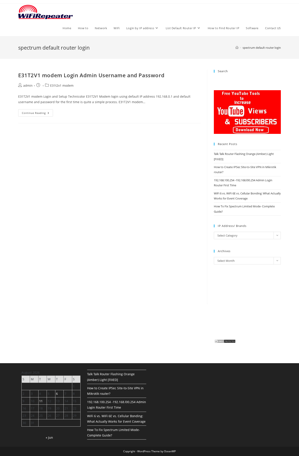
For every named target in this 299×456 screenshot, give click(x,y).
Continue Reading (37, 114)
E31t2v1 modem (62, 85)
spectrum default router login (262, 48)
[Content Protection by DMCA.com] (225, 341)
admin (28, 85)
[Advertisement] (109, 184)
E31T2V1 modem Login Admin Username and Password (91, 75)
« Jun (49, 437)
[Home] (237, 48)
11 (41, 401)
